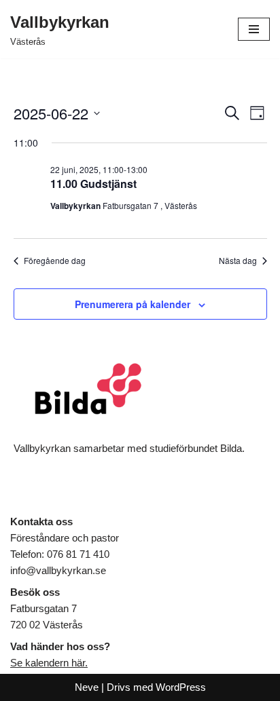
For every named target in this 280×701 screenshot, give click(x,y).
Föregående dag (55, 260)
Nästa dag (238, 260)
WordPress (181, 687)
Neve (87, 687)
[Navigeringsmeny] (254, 29)
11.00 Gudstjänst (93, 183)
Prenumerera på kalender (132, 304)
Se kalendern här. (49, 662)
